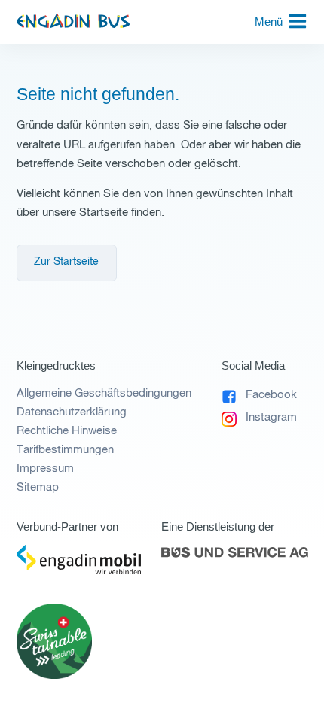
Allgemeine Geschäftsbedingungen (104, 393)
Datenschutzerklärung (72, 412)
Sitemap (38, 487)
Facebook (271, 394)
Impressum (45, 468)
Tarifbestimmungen (65, 449)
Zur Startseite (66, 262)
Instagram (271, 417)
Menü (269, 21)
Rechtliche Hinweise (67, 431)
